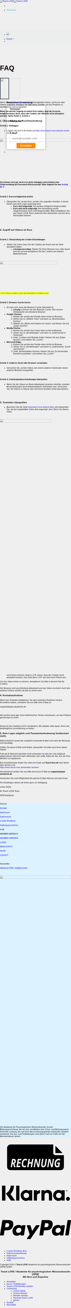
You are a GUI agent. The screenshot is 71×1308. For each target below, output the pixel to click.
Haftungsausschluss (9, 825)
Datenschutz (5, 817)
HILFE (3, 851)
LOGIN (3, 842)
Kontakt (3, 808)
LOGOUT (4, 855)
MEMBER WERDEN (9, 838)
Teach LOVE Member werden (20, 1286)
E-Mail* (14, 133)
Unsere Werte (19, 1291)
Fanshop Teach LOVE (23, 1298)
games (16, 1300)
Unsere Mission (20, 1293)
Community (12, 1288)
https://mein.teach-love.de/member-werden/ (19, 767)
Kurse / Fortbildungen (16, 1284)
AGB (2, 829)
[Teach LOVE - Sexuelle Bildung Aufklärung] (14, 1)
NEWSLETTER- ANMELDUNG (13, 868)
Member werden (20, 1295)
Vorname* (15, 109)
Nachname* (16, 121)
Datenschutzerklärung (16, 1253)
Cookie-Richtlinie (8, 821)
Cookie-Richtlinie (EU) (17, 1251)
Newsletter (11, 1305)
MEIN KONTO (6, 846)
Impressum (5, 812)
